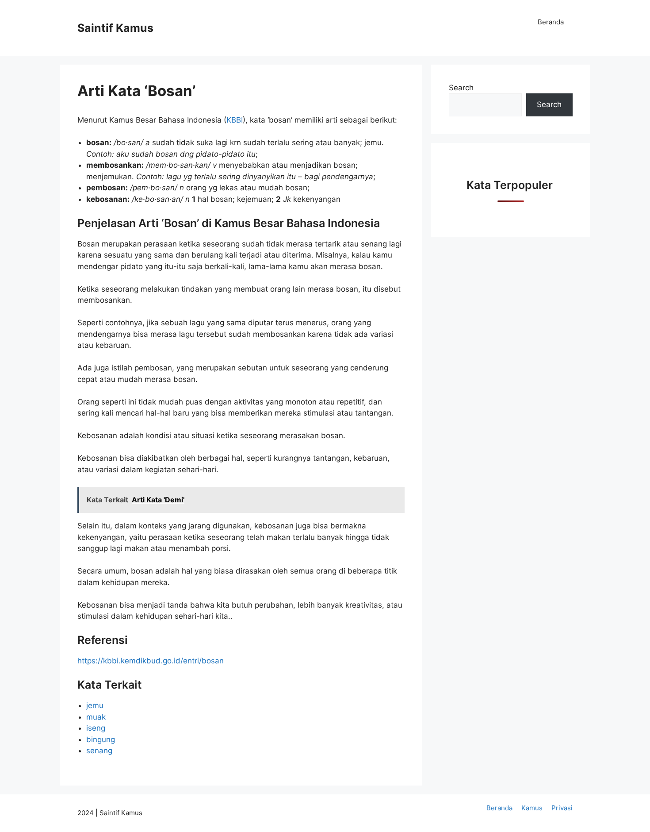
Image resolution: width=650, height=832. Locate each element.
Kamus (532, 808)
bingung (100, 739)
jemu (94, 705)
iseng (95, 728)
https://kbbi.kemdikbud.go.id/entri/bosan (150, 660)
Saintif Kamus (115, 28)
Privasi (562, 808)
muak (96, 717)
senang (99, 750)
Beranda (551, 22)
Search (461, 87)
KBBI (234, 120)
